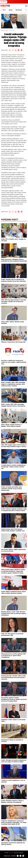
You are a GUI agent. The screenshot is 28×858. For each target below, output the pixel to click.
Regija (11, 10)
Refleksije (19, 10)
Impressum (7, 856)
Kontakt (13, 856)
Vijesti (4, 10)
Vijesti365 (11, 852)
